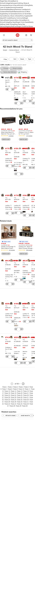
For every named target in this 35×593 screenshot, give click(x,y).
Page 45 (19, 404)
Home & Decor (13, 5)
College (7, 3)
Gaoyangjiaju (24, 95)
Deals (7, 20)
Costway (24, 162)
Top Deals (13, 22)
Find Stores (29, 26)
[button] (6, 241)
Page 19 (13, 393)
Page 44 (13, 404)
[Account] (26, 35)
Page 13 (7, 391)
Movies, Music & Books (12, 16)
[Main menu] (4, 35)
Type (29, 59)
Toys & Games (10, 14)
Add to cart (6, 139)
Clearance (12, 20)
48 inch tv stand (10, 415)
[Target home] (17, 35)
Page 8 (10, 389)
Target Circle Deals (22, 22)
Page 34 (13, 399)
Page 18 (7, 393)
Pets (7, 12)
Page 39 (13, 402)
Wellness (17, 12)
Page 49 (18, 406)
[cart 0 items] (31, 35)
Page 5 (26, 387)
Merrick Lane (24, 355)
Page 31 (26, 397)
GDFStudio (32, 95)
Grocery (13, 7)
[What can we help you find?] (17, 40)
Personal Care (20, 9)
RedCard (14, 26)
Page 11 (27, 389)
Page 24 (13, 395)
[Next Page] (31, 415)
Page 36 (26, 399)
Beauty (12, 9)
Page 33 (7, 399)
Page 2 (10, 387)
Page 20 (19, 393)
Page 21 (26, 393)
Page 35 (19, 399)
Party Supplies (25, 16)
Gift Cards (7, 18)
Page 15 (19, 391)
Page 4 (21, 387)
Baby (8, 9)
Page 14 (13, 391)
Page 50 (25, 406)
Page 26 (26, 395)
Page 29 (13, 397)
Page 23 (7, 395)
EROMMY (15, 274)
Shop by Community (17, 18)
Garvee (32, 209)
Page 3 (15, 387)
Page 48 (12, 406)
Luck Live (15, 355)
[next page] (23, 383)
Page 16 (26, 391)
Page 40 (19, 402)
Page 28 (7, 397)
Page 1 (4, 387)
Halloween (13, 3)
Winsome (6, 84)
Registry (8, 26)
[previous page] (11, 383)
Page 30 (19, 397)
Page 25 (19, 395)
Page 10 (21, 389)
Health (11, 12)
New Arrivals (20, 20)
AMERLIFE (15, 95)
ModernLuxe (31, 317)
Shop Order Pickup (8, 24)
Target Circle (21, 26)
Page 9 (15, 389)
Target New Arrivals (6, 1)
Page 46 (26, 404)
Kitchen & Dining (23, 5)
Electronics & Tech (21, 14)
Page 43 (7, 404)
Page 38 (7, 402)
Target (5, 50)
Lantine (5, 162)
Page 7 (4, 389)
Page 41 (26, 402)
